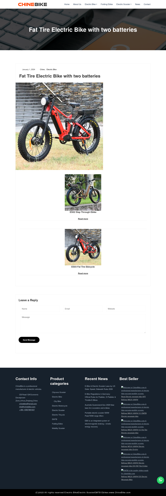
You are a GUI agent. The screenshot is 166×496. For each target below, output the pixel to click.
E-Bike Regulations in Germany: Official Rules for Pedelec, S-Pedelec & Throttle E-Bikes (100, 397)
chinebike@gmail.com (28, 403)
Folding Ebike (107, 4)
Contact (147, 4)
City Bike (57, 401)
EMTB (54, 419)
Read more (83, 218)
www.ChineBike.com (120, 492)
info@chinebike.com (27, 406)
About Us (77, 4)
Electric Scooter (123, 4)
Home (67, 4)
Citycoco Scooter (59, 392)
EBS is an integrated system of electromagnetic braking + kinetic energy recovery (98, 423)
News (137, 4)
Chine (42, 69)
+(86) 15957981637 (27, 409)
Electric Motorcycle (59, 405)
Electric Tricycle (58, 414)
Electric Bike (90, 4)
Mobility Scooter (58, 428)
